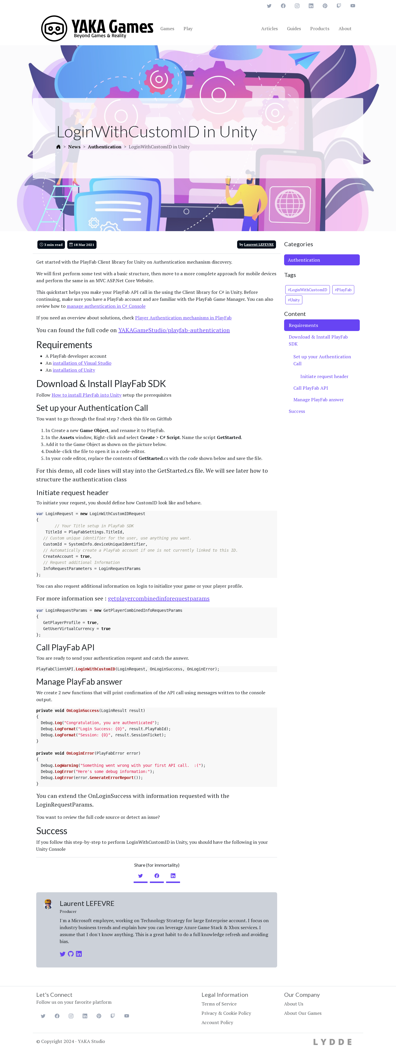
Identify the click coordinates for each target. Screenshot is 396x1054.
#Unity (294, 300)
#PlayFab (343, 289)
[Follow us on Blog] (85, 949)
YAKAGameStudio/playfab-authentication (174, 330)
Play (188, 28)
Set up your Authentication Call (322, 360)
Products (319, 28)
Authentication (104, 147)
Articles (269, 28)
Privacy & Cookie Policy (226, 1013)
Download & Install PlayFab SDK (318, 340)
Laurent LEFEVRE (259, 244)
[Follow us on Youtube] (353, 6)
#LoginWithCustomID (307, 289)
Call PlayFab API (310, 388)
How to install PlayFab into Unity (86, 395)
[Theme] (98, 28)
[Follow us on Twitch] (339, 6)
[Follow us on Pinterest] (325, 6)
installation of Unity (74, 370)
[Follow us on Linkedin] (311, 6)
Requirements (303, 325)
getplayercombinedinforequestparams (159, 598)
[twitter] (141, 876)
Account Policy (217, 1022)
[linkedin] (173, 876)
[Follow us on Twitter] (269, 6)
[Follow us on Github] (72, 954)
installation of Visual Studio (82, 363)
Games (167, 28)
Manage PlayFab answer (318, 399)
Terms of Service (219, 1004)
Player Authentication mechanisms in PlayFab (183, 317)
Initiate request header (324, 376)
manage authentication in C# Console (106, 306)
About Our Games (302, 1013)
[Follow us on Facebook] (283, 6)
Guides (294, 28)
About (345, 28)
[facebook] (157, 876)
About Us (293, 1004)
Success (297, 411)
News (74, 147)
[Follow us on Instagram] (297, 6)
